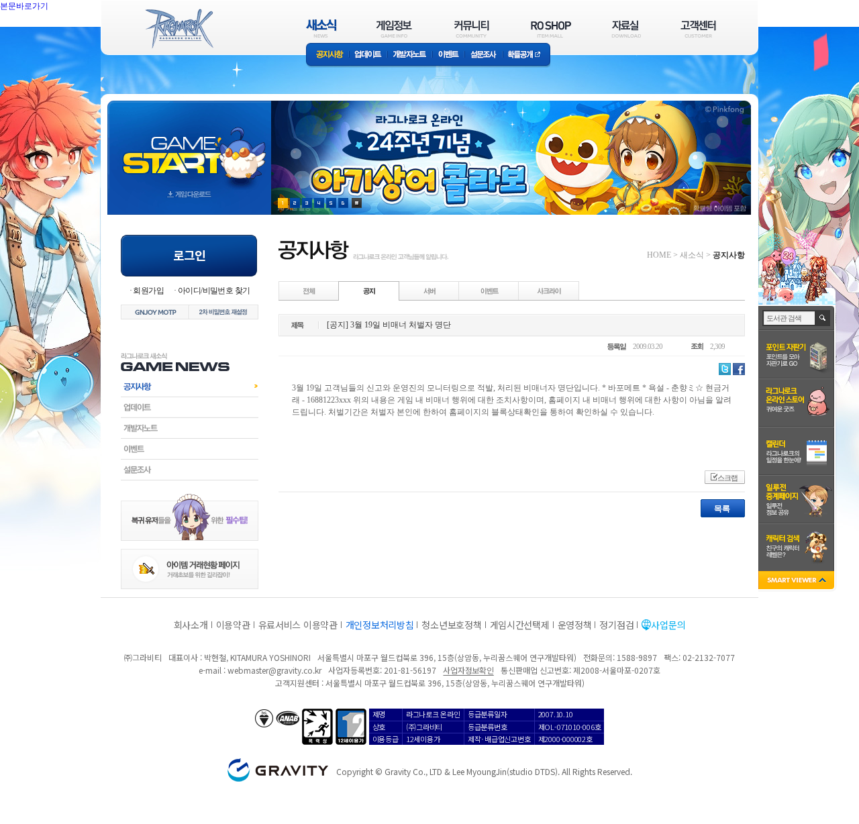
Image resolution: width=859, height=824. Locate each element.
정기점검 (616, 624)
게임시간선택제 (520, 624)
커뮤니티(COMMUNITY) (472, 28)
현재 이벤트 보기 (357, 203)
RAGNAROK (178, 29)
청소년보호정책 (451, 624)
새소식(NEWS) (321, 28)
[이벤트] (489, 290)
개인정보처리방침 (380, 624)
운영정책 (575, 624)
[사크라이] (549, 290)
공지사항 (327, 55)
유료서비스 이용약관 (298, 624)
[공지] (369, 290)
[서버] (429, 290)
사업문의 (668, 624)
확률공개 (526, 55)
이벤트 (448, 55)
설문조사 (483, 55)
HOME (659, 255)
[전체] (309, 290)
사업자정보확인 (468, 670)
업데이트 (368, 55)
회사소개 (191, 624)
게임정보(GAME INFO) (394, 28)
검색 (823, 318)
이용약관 (233, 624)
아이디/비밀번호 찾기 (214, 290)
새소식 (692, 255)
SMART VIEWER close (797, 581)
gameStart (189, 145)
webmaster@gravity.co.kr (274, 670)
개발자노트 (409, 55)
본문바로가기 (54, 36)
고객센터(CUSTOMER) (698, 28)
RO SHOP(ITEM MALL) (550, 28)
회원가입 (148, 290)
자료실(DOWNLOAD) (625, 28)
